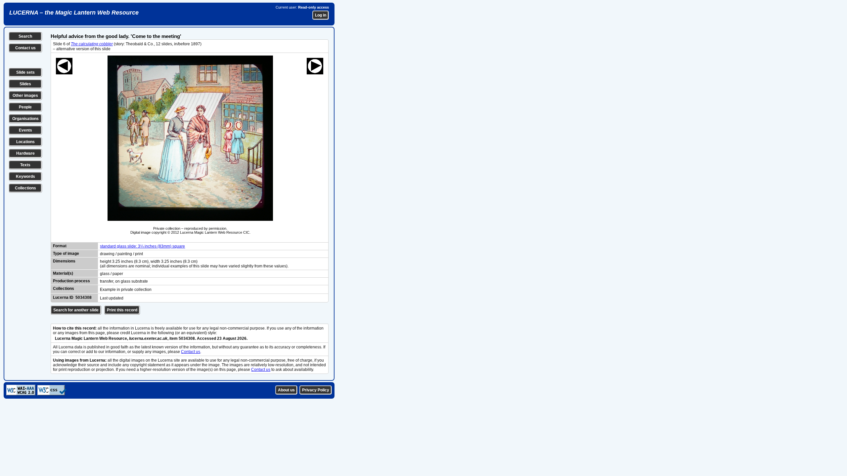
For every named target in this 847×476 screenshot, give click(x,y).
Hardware (25, 153)
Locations (25, 141)
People (25, 107)
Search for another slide (76, 310)
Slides (25, 84)
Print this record (122, 310)
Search (25, 36)
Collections (25, 188)
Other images (25, 95)
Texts (25, 165)
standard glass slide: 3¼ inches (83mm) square (142, 246)
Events (25, 130)
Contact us (25, 48)
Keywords (25, 176)
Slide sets (25, 72)
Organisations (25, 118)
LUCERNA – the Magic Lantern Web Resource (74, 12)
